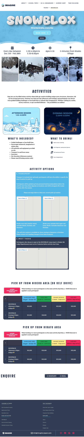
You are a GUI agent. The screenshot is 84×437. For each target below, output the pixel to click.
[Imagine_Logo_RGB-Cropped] (8, 5)
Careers (44, 422)
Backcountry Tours (6, 410)
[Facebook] (65, 433)
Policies (44, 425)
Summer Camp (61, 3)
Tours (46, 8)
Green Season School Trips (48, 410)
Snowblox (54, 8)
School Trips (33, 3)
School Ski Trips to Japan (48, 407)
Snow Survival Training (7, 422)
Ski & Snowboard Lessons (7, 407)
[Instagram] (61, 433)
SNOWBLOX (4, 419)
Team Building (73, 3)
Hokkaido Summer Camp (7, 425)
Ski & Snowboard (47, 3)
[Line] (73, 433)
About (23, 3)
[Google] (69, 433)
